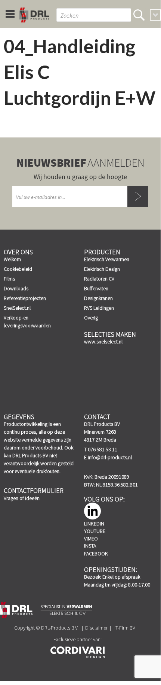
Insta (90, 545)
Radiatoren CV (99, 278)
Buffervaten (96, 288)
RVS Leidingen (99, 307)
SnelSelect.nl (17, 307)
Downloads (16, 288)
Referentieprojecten (25, 298)
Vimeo (91, 538)
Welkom (12, 259)
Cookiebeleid (18, 269)
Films (9, 278)
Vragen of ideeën (22, 498)
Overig (91, 317)
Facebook (96, 553)
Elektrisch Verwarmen (106, 259)
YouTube (94, 531)
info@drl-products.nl (110, 457)
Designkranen (98, 298)
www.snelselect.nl (103, 341)
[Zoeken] (139, 15)
